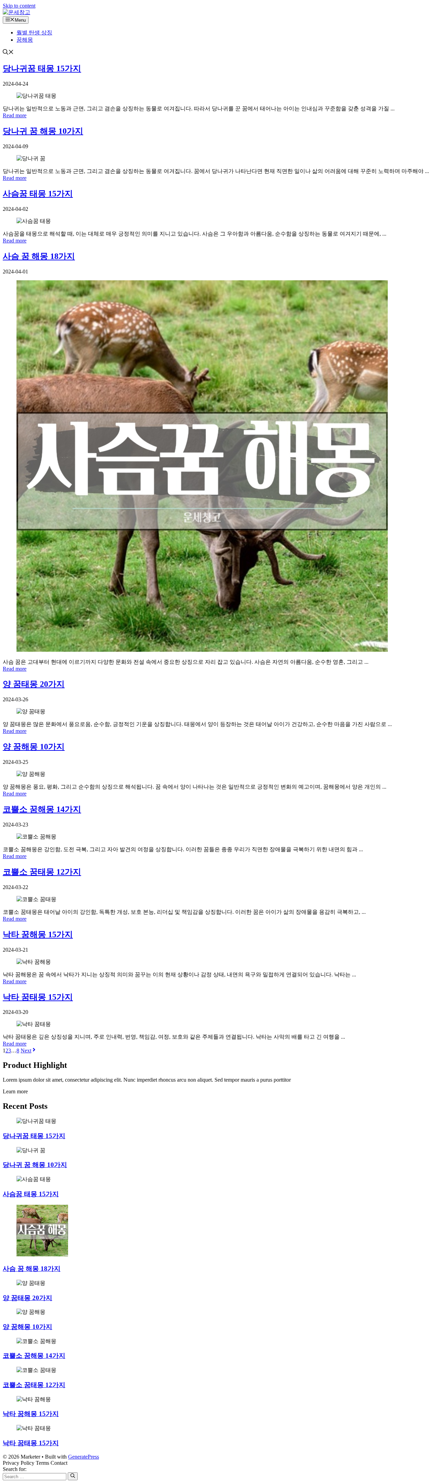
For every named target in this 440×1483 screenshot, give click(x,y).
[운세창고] (16, 12)
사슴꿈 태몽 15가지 (38, 193)
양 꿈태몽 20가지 (34, 684)
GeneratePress (83, 1457)
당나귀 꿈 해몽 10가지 (43, 131)
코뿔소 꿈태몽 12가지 (42, 871)
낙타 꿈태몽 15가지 (38, 997)
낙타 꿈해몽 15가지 (38, 934)
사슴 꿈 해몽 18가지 (39, 256)
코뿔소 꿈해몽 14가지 (42, 809)
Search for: (14, 1469)
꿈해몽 (24, 40)
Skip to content (19, 6)
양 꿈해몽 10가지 (34, 746)
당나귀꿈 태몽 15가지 (42, 68)
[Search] (73, 1476)
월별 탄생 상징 (34, 32)
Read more (14, 115)
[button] (8, 53)
